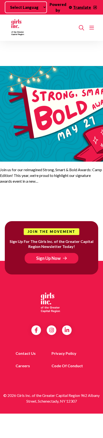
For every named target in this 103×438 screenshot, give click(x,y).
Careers (23, 365)
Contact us (26, 353)
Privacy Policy (64, 353)
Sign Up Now (48, 258)
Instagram (51, 330)
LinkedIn (67, 330)
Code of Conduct (67, 365)
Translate (82, 7)
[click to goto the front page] (51, 303)
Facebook (36, 330)
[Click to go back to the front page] (41, 27)
